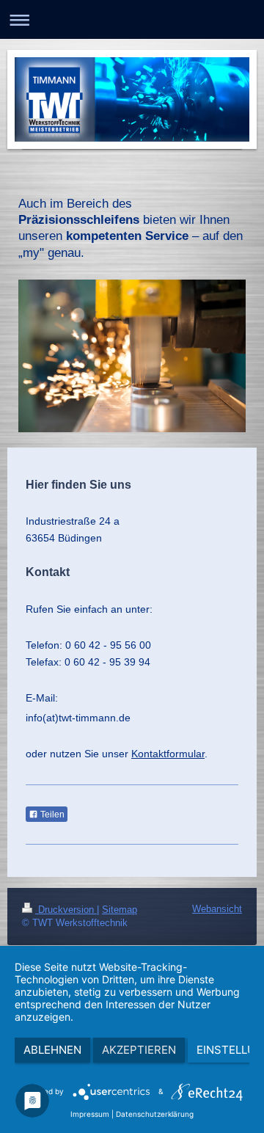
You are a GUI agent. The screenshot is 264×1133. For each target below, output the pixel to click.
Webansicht (217, 908)
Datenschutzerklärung (155, 1114)
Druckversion (66, 909)
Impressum (89, 1114)
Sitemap (119, 909)
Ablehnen (52, 1050)
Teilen (51, 814)
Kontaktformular (168, 753)
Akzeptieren (139, 1050)
